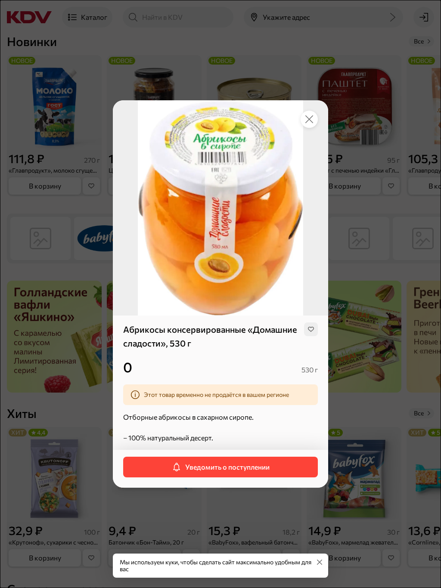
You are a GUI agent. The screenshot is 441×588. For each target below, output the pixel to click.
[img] (311, 329)
